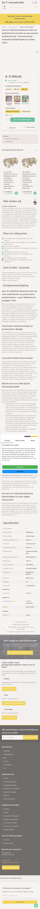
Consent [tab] (7, 440)
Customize (20, 471)
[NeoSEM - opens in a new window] (31, 436)
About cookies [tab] (20, 440)
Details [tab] (33, 440)
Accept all (20, 467)
